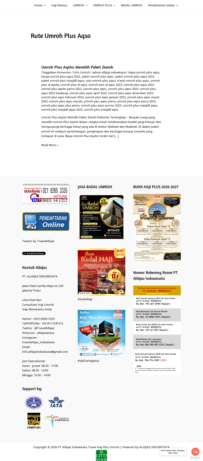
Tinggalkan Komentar (56, 73)
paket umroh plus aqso (98, 77)
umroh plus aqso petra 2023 (136, 101)
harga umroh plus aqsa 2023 (60, 77)
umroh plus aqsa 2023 (139, 85)
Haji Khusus (59, 5)
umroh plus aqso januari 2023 (105, 97)
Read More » (49, 145)
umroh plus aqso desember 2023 (130, 93)
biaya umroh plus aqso (143, 73)
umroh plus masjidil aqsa (140, 106)
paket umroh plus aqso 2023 (134, 77)
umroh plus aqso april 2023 (88, 93)
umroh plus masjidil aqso (101, 110)
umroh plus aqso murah (65, 101)
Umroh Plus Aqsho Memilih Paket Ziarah (77, 67)
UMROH (78, 5)
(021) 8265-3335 (44, 319)
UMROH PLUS (102, 5)
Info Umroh (81, 73)
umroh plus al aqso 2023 (105, 85)
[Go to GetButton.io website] (195, 458)
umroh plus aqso (94, 89)
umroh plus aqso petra (99, 101)
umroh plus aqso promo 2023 (101, 106)
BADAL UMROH (131, 5)
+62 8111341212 (52, 324)
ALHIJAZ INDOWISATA (154, 447)
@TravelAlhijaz (44, 328)
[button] (44, 5)
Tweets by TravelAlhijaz (38, 241)
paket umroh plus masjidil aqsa (62, 81)
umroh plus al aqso (74, 85)
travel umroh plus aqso (133, 81)
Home (38, 5)
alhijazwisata (45, 333)
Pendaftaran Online (161, 5)
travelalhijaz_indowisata (38, 342)
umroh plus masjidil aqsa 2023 (61, 110)
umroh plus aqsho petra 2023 (61, 89)
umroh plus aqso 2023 (123, 89)
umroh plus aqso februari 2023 (62, 97)
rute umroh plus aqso (100, 81)
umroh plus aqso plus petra (60, 106)
